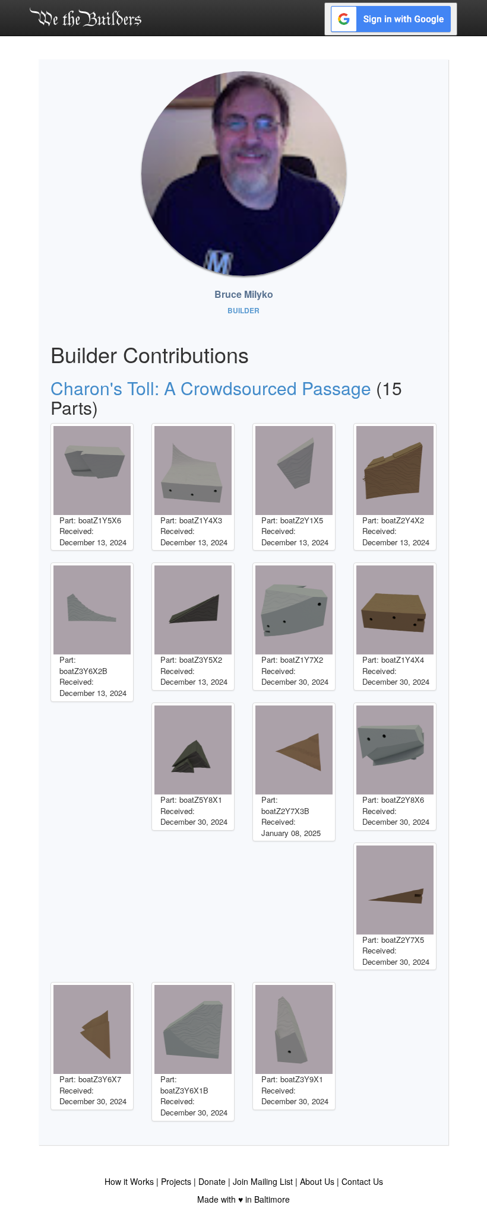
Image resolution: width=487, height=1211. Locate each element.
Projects (176, 1181)
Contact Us (362, 1181)
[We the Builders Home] (85, 16)
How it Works (129, 1181)
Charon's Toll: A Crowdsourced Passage (210, 388)
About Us (317, 1181)
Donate (212, 1181)
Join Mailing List (263, 1181)
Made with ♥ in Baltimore (243, 1199)
